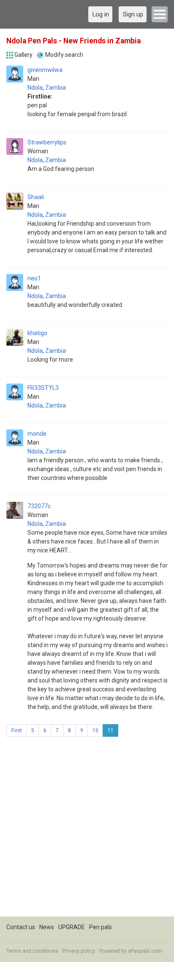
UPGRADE (71, 927)
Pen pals (100, 927)
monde (36, 433)
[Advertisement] (87, 830)
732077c (39, 506)
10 (95, 730)
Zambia (55, 87)
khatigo (37, 333)
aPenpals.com (145, 951)
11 (111, 730)
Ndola (35, 87)
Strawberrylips (46, 142)
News (46, 927)
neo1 (34, 278)
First (16, 730)
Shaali (35, 197)
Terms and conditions (32, 951)
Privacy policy (79, 951)
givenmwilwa (45, 70)
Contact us (20, 927)
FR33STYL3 (43, 387)
